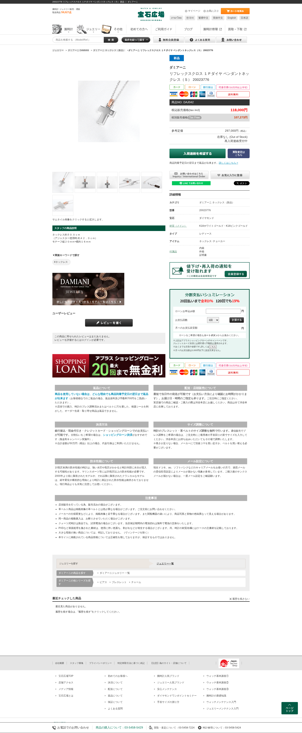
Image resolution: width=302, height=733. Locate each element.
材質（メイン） (178, 225)
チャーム (136, 582)
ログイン (86, 339)
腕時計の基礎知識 (216, 695)
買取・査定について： (166, 727)
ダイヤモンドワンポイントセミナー (177, 695)
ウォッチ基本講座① (217, 676)
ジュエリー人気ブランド (170, 682)
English (232, 17)
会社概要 (59, 663)
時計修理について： (214, 727)
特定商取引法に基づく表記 (131, 663)
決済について (115, 682)
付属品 (173, 251)
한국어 (190, 17)
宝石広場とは (66, 695)
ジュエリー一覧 (165, 563)
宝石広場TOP (66, 676)
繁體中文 (203, 17)
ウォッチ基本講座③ (217, 689)
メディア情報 (66, 689)
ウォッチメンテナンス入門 (221, 702)
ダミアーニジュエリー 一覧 (115, 573)
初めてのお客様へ (118, 676)
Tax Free (194, 117)
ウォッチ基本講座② (217, 682)
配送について (115, 689)
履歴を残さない (241, 598)
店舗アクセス (66, 682)
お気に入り (212, 10)
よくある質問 (115, 708)
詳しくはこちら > (228, 162)
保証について (115, 702)
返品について (115, 695)
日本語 (244, 17)
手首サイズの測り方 (168, 702)
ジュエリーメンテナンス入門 (222, 708)
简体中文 (218, 17)
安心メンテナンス (167, 689)
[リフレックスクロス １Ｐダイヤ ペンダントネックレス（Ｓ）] (63, 182)
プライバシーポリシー (100, 663)
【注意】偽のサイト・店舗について (168, 663)
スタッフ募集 (76, 663)
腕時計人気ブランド (168, 676)
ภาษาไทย (176, 17)
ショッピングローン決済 (117, 434)
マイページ (194, 10)
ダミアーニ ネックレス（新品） (216, 202)
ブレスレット (119, 582)
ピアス (103, 582)
